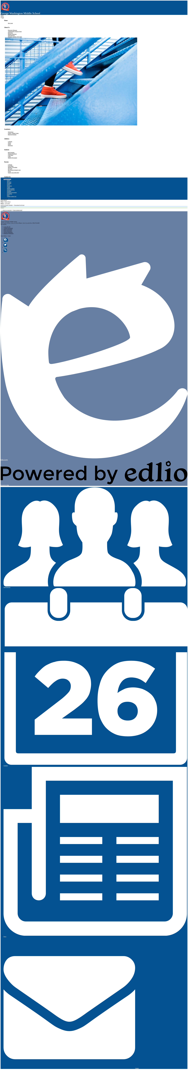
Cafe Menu (10, 155)
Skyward (10, 168)
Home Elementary (8, 230)
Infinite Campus (10, 188)
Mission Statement (12, 34)
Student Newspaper (12, 157)
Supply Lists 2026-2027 (13, 172)
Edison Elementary (8, 229)
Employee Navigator (12, 192)
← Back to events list (6, 210)
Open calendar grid (17, 210)
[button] (6, 20)
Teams (9, 143)
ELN (8, 195)
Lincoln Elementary (8, 232)
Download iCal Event (19, 205)
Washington (3, 206)
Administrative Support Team (15, 31)
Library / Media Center (13, 133)
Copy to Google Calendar (7, 205)
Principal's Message (12, 30)
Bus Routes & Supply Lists (14, 170)
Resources (9, 186)
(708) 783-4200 (26, 223)
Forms (9, 144)
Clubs (9, 156)
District (2, 207)
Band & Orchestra (12, 134)
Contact (137, 1068)
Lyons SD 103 (7, 226)
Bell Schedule (11, 152)
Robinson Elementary (9, 233)
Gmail (8, 187)
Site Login (10, 23)
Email (8, 180)
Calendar (10, 141)
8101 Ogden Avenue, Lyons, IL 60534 (10, 223)
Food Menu (10, 166)
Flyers (9, 171)
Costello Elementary (8, 228)
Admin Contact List (11, 196)
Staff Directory (11, 35)
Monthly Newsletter (12, 167)
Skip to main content (5, 1)
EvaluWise (9, 193)
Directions (10, 32)
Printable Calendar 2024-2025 (15, 36)
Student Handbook (12, 153)
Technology (10, 132)
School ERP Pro (11, 189)
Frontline (9, 183)
